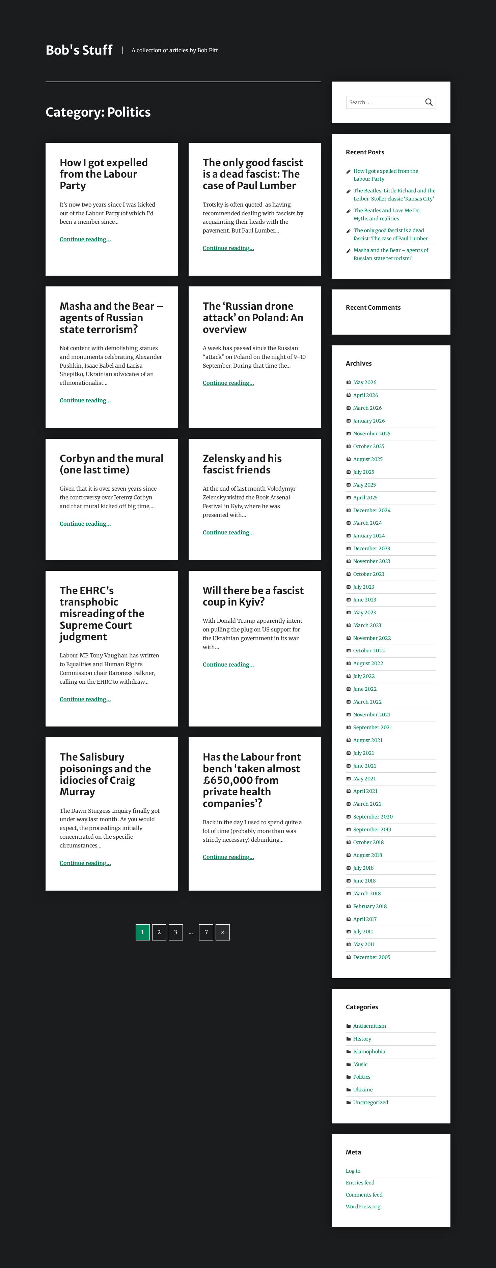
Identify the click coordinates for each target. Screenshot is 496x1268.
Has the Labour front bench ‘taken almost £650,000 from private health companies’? (252, 780)
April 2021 (365, 791)
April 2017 (365, 919)
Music (360, 1064)
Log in (353, 1171)
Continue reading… (85, 239)
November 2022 (372, 638)
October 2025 (368, 446)
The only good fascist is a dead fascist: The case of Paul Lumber (253, 174)
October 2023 (368, 574)
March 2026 (367, 408)
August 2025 (368, 459)
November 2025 (371, 434)
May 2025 (364, 485)
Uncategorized (370, 1103)
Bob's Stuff (79, 50)
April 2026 (365, 395)
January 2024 (369, 536)
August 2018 (367, 855)
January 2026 (369, 421)
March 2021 (367, 804)
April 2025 (365, 498)
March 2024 (367, 523)
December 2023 (371, 549)
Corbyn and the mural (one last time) (112, 464)
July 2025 (363, 472)
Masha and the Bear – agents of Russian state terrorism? (112, 318)
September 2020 (373, 817)
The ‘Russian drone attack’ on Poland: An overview (253, 318)
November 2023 (371, 561)
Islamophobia (369, 1052)
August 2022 (368, 663)
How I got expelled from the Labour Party (104, 174)
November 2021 (371, 715)
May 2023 (364, 613)
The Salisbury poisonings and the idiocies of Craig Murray (105, 774)
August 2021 (368, 740)
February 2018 (370, 906)
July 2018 (363, 868)
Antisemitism (369, 1026)
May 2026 (365, 382)
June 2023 (364, 600)
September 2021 (372, 727)
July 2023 (363, 587)
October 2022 (369, 651)
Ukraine (363, 1090)
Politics (361, 1077)
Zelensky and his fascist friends (242, 464)
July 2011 (363, 932)
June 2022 (365, 689)
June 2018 (364, 881)
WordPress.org (363, 1207)
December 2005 (371, 957)
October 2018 (368, 842)
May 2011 (364, 944)
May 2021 (364, 779)
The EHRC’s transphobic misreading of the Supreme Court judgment (102, 614)
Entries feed (360, 1183)
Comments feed (364, 1195)
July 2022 (364, 676)
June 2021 (364, 766)
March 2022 (367, 702)
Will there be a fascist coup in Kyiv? (253, 596)
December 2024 (372, 510)
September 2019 (372, 830)
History (362, 1039)
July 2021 (363, 753)
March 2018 (367, 894)
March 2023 (367, 625)
